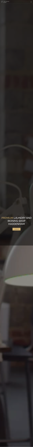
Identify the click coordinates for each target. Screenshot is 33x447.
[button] (31, 2)
